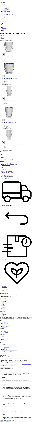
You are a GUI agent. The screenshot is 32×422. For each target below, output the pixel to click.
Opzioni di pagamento (7, 9)
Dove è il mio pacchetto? (5, 332)
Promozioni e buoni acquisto (6, 325)
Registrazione (4, 330)
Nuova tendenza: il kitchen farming (6, 163)
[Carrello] (17, 24)
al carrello (3, 2)
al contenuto (3, 1)
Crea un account (4, 21)
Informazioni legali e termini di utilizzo (7, 348)
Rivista (3, 336)
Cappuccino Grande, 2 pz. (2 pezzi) (9, 78)
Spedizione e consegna (5, 323)
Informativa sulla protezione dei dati (26, 364)
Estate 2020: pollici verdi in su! (6, 165)
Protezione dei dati (4, 349)
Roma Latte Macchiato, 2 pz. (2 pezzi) (10, 100)
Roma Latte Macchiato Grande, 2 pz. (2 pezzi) (11, 144)
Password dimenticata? (5, 331)
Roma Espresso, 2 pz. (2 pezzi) (8, 56)
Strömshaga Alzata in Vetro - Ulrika (6, 178)
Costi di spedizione (6, 8)
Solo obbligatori (5, 365)
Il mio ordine (3, 324)
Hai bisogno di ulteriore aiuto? (6, 326)
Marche (3, 157)
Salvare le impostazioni (3, 420)
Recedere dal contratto (3, 355)
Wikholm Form (4, 169)
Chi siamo (3, 339)
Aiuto (3, 6)
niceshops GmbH (6, 347)
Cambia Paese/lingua (8, 345)
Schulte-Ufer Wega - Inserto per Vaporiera (7, 172)
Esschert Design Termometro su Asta (7, 175)
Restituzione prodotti (6, 7)
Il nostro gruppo (4, 340)
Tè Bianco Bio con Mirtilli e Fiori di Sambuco (8, 170)
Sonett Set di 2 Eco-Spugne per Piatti (7, 171)
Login (3, 18)
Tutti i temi (5, 10)
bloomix (5, 158)
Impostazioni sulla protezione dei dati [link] (7, 351)
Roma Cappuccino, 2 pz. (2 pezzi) (9, 122)
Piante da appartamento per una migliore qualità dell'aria (9, 164)
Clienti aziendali (4, 327)
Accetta (2, 365)
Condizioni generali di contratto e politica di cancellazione (9, 350)
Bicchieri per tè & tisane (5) (9, 159)
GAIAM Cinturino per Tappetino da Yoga (7, 176)
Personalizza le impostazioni (11, 365)
